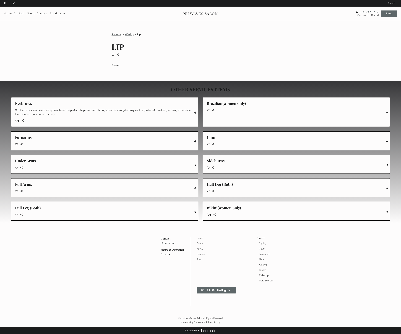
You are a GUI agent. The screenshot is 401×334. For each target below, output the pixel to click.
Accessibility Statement (193, 322)
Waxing (129, 34)
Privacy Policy (213, 322)
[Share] (118, 55)
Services (116, 34)
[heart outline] (113, 55)
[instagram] (14, 3)
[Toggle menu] (63, 13)
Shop (389, 13)
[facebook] (7, 3)
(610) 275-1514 (368, 11)
